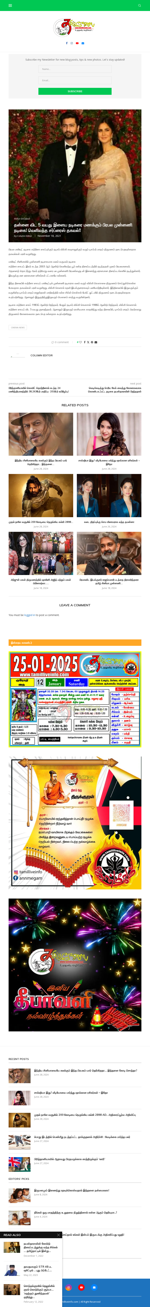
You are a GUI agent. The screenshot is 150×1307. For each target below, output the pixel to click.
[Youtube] (77, 43)
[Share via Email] (96, 342)
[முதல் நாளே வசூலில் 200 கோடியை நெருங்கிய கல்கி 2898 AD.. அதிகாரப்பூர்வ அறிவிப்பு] (41, 495)
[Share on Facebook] (84, 342)
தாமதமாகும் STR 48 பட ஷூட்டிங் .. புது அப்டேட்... (38, 1268)
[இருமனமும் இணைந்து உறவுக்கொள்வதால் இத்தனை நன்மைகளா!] (20, 1195)
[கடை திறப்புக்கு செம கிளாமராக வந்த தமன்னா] (109, 495)
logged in (29, 615)
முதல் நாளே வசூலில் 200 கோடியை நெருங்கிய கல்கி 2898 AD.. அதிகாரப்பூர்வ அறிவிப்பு (85, 1114)
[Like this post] (80, 342)
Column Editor (24, 236)
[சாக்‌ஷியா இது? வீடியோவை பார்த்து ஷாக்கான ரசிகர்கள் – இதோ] (109, 434)
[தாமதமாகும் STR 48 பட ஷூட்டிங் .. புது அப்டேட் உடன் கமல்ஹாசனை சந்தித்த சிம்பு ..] (12, 1270)
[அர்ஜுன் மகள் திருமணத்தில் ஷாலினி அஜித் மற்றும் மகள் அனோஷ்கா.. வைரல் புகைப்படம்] (41, 553)
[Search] (139, 5)
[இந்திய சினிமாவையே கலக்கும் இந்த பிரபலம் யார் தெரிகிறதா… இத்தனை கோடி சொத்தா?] (41, 434)
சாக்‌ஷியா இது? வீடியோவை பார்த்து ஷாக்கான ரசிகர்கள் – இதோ (109, 462)
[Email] (83, 43)
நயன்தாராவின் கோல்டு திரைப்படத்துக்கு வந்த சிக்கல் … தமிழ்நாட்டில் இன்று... (41, 1247)
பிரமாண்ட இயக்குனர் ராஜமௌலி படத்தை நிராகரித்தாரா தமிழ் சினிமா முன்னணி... (109, 581)
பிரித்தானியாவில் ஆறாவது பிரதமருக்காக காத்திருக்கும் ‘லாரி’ (69, 1159)
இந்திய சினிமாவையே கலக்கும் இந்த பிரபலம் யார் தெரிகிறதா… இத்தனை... (41, 462)
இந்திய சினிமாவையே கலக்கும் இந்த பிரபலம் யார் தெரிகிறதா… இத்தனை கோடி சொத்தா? (85, 1070)
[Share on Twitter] (88, 342)
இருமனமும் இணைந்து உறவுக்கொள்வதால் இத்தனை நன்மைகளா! (71, 1190)
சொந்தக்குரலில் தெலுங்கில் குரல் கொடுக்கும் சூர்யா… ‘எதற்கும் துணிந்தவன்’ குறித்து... (39, 1291)
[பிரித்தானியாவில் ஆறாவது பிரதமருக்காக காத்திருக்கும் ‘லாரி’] (20, 1164)
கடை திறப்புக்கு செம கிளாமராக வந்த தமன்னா (109, 522)
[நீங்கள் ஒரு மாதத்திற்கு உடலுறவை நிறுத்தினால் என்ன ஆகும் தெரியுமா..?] (20, 1218)
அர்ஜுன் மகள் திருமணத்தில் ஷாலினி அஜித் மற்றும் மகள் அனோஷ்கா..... (41, 581)
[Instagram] (72, 43)
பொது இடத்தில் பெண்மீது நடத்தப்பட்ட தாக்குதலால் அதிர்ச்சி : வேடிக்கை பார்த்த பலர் (82, 1137)
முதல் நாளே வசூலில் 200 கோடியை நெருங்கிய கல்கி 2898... (41, 522)
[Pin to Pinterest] (92, 342)
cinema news (18, 327)
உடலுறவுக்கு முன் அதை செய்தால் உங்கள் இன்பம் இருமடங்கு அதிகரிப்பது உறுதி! (79, 1234)
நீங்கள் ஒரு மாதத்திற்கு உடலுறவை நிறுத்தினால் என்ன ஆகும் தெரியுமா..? (75, 1212)
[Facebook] (67, 43)
